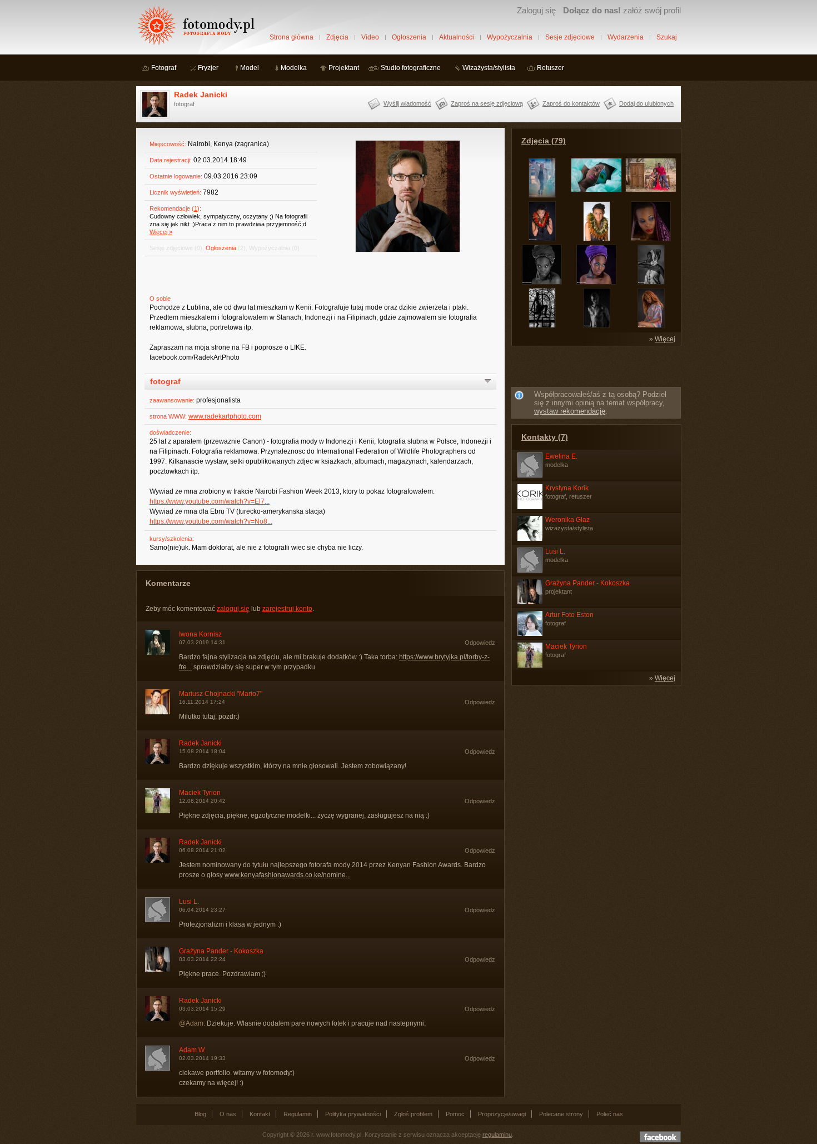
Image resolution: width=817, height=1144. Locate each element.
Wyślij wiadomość (407, 103)
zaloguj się (233, 609)
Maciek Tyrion (200, 793)
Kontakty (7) (544, 436)
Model (249, 68)
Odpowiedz (480, 642)
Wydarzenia (625, 37)
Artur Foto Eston (569, 615)
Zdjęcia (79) (543, 140)
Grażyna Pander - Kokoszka (221, 951)
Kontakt (260, 1114)
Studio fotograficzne (411, 68)
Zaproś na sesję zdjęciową (487, 103)
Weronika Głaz (567, 520)
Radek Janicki (200, 94)
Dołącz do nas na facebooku (660, 1136)
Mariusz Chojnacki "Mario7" (220, 694)
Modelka (294, 68)
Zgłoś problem (413, 1114)
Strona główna (291, 37)
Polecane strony (561, 1114)
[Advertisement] (596, 368)
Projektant (343, 68)
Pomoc (455, 1114)
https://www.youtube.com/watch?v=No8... (211, 521)
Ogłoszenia (409, 37)
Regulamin (297, 1114)
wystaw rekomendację (569, 411)
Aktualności (456, 37)
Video (370, 37)
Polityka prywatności (353, 1114)
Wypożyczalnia (509, 37)
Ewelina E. (561, 456)
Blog (200, 1114)
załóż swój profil (622, 10)
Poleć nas (609, 1114)
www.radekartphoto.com (224, 416)
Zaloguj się (536, 10)
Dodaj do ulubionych (646, 103)
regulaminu (497, 1134)
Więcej (665, 339)
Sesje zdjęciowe (570, 37)
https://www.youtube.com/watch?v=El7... (210, 501)
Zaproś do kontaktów (571, 103)
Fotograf (163, 68)
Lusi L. (189, 902)
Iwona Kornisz (200, 634)
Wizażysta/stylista (488, 68)
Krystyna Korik (567, 488)
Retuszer (550, 68)
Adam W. (192, 1050)
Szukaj (666, 37)
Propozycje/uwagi (502, 1114)
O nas (228, 1114)
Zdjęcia (337, 37)
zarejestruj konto (287, 609)
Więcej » (161, 231)
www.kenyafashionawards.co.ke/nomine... (288, 875)
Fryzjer (208, 68)
